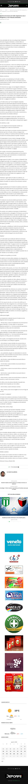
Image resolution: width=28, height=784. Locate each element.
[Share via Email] (18, 467)
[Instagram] (11, 768)
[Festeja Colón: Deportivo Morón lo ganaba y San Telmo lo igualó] (14, 506)
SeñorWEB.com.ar (16, 780)
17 (3, 753)
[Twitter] (10, 768)
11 (6, 751)
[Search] (26, 6)
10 (3, 751)
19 (10, 753)
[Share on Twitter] (12, 467)
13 (14, 751)
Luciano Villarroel (12, 472)
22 (21, 753)
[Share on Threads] (15, 467)
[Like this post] (9, 467)
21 (17, 753)
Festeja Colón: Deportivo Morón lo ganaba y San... (14, 517)
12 (10, 751)
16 (24, 751)
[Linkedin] (13, 768)
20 (14, 753)
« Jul (2, 761)
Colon (6, 10)
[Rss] (19, 1)
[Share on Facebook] (11, 467)
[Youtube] (15, 1)
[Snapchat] (17, 1)
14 (17, 751)
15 (21, 751)
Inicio (1, 10)
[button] (1, 509)
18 (6, 753)
